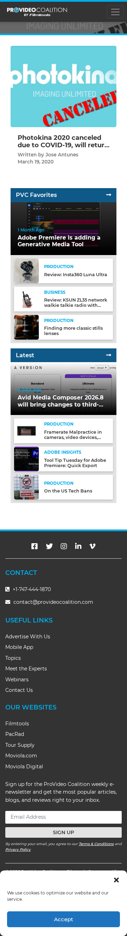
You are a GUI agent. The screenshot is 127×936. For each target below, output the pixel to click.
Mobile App (19, 647)
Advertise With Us (27, 636)
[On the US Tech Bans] (26, 486)
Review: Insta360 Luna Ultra (75, 274)
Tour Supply (20, 745)
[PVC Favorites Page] (108, 195)
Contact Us (19, 690)
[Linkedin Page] (78, 546)
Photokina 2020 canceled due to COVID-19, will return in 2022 (63, 145)
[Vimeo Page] (92, 546)
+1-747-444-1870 (31, 589)
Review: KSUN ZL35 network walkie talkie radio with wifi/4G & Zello (75, 305)
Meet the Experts (26, 668)
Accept (63, 919)
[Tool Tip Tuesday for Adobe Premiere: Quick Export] (26, 458)
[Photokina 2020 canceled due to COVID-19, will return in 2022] (63, 86)
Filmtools (17, 723)
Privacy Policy (18, 849)
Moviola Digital (24, 766)
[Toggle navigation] (115, 11)
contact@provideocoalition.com (53, 602)
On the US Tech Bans (68, 491)
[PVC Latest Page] (108, 355)
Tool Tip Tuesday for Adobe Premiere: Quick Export (75, 463)
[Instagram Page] (64, 546)
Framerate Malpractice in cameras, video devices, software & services (73, 437)
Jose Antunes (62, 154)
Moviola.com (21, 755)
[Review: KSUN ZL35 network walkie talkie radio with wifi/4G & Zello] (26, 298)
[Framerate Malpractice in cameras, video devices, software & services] (26, 430)
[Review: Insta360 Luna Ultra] (26, 270)
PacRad (14, 734)
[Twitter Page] (49, 546)
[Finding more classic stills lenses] (26, 326)
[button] (116, 879)
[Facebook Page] (34, 546)
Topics (13, 658)
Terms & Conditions (96, 844)
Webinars (17, 679)
